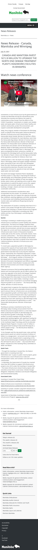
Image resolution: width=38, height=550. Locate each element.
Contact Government (19, 8)
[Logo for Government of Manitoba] (19, 13)
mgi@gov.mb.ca (13, 413)
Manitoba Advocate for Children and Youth (16, 503)
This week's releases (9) (10, 440)
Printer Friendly (12, 4)
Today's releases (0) (9, 437)
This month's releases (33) (11, 443)
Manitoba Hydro (8, 508)
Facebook (5, 538)
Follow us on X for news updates (13, 457)
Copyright (5, 528)
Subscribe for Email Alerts (11, 454)
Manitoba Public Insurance (11, 505)
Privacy (4, 530)
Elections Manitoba (9, 513)
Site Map (27, 4)
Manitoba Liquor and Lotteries (12, 511)
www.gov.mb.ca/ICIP (22, 397)
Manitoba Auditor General (11, 500)
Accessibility (5, 523)
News (12, 35)
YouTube (4, 540)
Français (21, 4)
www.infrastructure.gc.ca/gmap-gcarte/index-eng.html (18, 381)
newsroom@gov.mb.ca (10, 421)
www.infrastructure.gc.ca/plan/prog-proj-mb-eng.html (17, 386)
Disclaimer (5, 525)
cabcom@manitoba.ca (26, 426)
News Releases (7, 445)
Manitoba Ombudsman (10, 497)
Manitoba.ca (5, 35)
